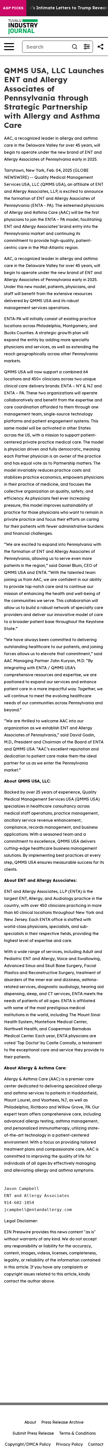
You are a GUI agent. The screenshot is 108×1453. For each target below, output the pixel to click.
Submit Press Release (33, 1433)
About (30, 1422)
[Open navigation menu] (9, 47)
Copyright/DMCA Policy (28, 1444)
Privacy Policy (69, 1444)
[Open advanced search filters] (87, 46)
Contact (95, 1444)
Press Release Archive (62, 1422)
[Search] (75, 46)
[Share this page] (100, 47)
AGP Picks (13, 8)
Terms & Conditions (77, 1433)
